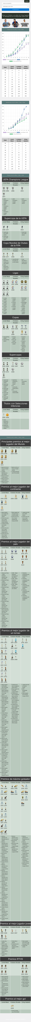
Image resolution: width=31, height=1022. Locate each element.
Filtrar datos (15, 9)
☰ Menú (27, 1)
